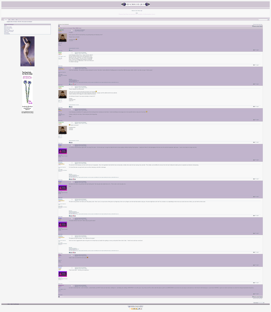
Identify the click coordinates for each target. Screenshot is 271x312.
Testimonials (6, 32)
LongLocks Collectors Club (9, 30)
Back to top (60, 50)
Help (9, 19)
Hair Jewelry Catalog (8, 26)
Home (6, 19)
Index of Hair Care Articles (8, 31)
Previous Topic (255, 24)
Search (13, 19)
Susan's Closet (7, 29)
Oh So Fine (20, 21)
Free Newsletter (7, 33)
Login (141, 10)
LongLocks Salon (10, 21)
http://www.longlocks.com (73, 81)
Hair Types (15, 21)
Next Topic (260, 24)
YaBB (129, 306)
